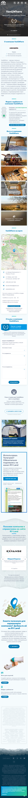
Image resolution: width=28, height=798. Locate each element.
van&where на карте (14, 731)
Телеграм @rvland (10, 478)
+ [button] (3, 236)
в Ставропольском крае (20, 562)
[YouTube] (24, 758)
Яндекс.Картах (10, 294)
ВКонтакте (10, 484)
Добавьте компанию (10, 540)
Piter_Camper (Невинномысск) (16, 560)
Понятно (4, 794)
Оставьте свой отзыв (16, 327)
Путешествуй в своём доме (18, 769)
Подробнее (17, 568)
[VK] (20, 758)
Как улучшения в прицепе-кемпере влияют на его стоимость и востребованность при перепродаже (14, 770)
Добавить (15, 646)
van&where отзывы (14, 735)
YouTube (5, 484)
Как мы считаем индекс (17, 125)
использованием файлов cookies (10, 788)
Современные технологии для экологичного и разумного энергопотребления (14, 310)
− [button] (3, 238)
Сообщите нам (6, 302)
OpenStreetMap (23, 269)
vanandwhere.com (10, 289)
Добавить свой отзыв (15, 411)
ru (22, 2)
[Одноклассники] (14, 761)
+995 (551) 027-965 (11, 282)
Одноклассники (18, 483)
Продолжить (14, 382)
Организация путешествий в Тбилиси (14, 580)
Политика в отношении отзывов (14, 414)
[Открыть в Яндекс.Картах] (3, 245)
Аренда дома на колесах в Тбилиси (14, 577)
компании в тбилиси (13, 730)
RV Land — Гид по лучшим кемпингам (14, 775)
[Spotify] (13, 758)
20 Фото (14, 30)
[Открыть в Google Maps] (3, 241)
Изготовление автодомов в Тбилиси (14, 579)
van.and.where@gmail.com (12, 285)
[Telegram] (18, 298)
